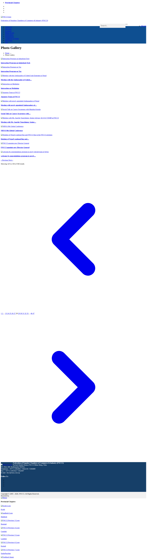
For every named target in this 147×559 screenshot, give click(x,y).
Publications (9, 35)
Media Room (9, 33)
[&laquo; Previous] (73, 311)
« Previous (5, 160)
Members (8, 29)
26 (13, 313)
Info (6, 42)
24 (8, 313)
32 (26, 313)
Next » (11, 160)
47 (33, 313)
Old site (143, 26)
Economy (8, 31)
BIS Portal (8, 40)
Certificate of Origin (12, 39)
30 (21, 313)
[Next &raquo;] (73, 459)
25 (10, 313)
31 (23, 313)
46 (32, 313)
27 (15, 313)
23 (6, 313)
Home (7, 53)
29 (19, 313)
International (9, 37)
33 (28, 313)
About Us (8, 27)
